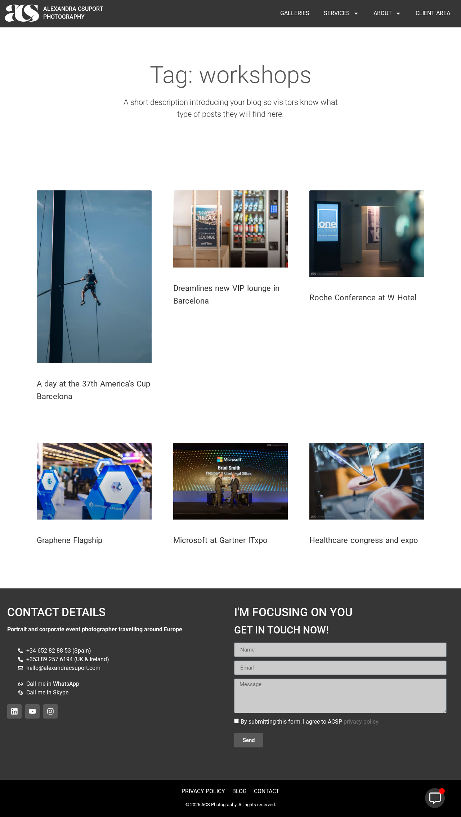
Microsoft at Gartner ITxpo (220, 540)
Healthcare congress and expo (363, 540)
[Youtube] (32, 711)
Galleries (294, 13)
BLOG (239, 791)
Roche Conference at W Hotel (362, 297)
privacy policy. (362, 721)
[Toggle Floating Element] (435, 798)
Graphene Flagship (69, 540)
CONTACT (265, 791)
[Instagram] (50, 711)
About (382, 13)
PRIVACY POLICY (203, 791)
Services (337, 13)
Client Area (433, 13)
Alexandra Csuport (73, 8)
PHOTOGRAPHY (64, 16)
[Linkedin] (14, 711)
